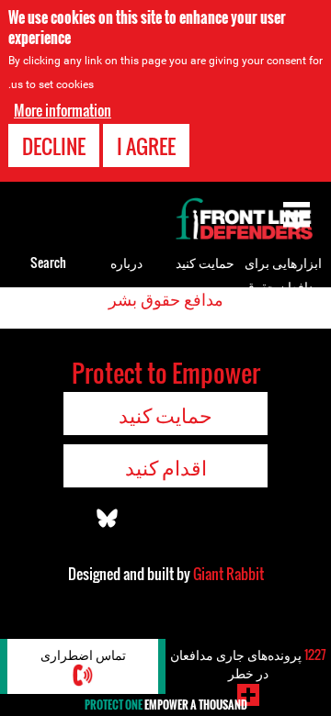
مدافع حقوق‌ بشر (165, 298)
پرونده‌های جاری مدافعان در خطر (248, 663)
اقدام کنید (166, 466)
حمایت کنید (205, 262)
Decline (54, 146)
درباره (126, 262)
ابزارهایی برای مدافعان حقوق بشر (283, 285)
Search (48, 262)
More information (62, 110)
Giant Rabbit (228, 574)
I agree (146, 146)
